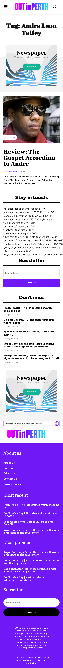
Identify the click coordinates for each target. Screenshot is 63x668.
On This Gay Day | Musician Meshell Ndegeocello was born (24, 578)
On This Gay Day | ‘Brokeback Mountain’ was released (28, 321)
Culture (10, 137)
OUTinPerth (10, 171)
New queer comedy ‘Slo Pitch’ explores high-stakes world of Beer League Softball (31, 356)
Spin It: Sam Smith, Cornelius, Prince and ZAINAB (29, 333)
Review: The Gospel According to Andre (29, 157)
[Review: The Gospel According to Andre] (31, 119)
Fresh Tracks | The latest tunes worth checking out (27, 309)
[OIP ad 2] (31, 423)
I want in (31, 282)
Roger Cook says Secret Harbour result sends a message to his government (28, 345)
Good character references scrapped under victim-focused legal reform (29, 570)
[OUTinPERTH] (31, 6)
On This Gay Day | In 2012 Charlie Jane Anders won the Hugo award (31, 561)
